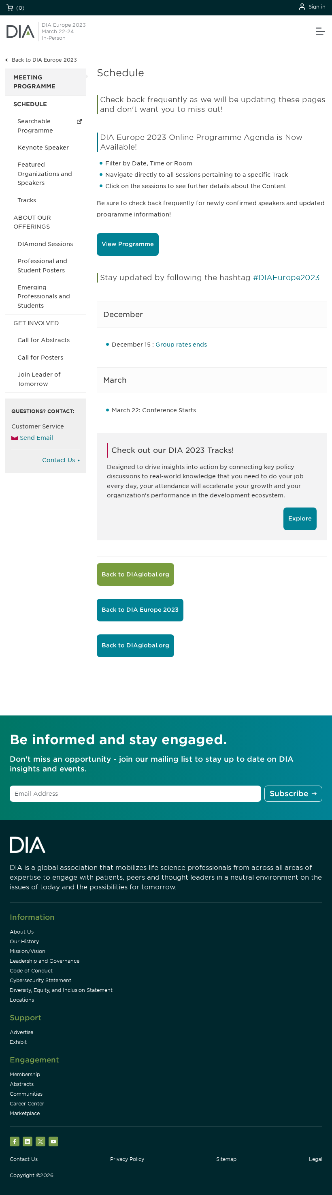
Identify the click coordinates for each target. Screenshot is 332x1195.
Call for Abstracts (43, 340)
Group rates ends (181, 344)
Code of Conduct (31, 971)
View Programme (128, 244)
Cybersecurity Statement (40, 980)
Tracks (26, 200)
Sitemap (226, 1159)
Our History (24, 941)
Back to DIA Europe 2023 (44, 60)
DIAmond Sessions (45, 244)
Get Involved (36, 323)
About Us (22, 932)
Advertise (21, 1032)
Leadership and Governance (44, 961)
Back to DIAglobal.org (135, 574)
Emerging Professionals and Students (43, 296)
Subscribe (289, 793)
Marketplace (25, 1113)
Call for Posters (40, 357)
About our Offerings (32, 222)
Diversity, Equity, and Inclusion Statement (61, 990)
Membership (25, 1074)
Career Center (27, 1104)
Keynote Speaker (43, 147)
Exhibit (18, 1042)
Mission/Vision (27, 951)
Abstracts (22, 1084)
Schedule (30, 104)
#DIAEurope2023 (286, 277)
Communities (26, 1094)
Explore (300, 518)
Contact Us (58, 460)
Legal (315, 1159)
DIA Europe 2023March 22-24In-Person (64, 31)
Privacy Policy (127, 1159)
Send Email (36, 438)
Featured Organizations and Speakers (44, 173)
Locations (22, 1000)
